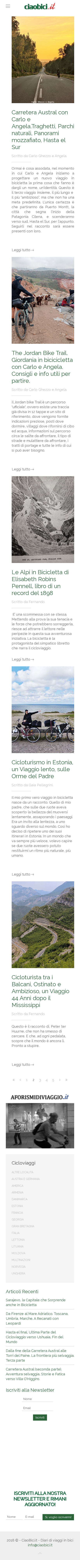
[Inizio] (13, 1080)
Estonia (17, 1206)
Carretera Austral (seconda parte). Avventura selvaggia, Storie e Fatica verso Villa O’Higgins (35, 1374)
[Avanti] (59, 1080)
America (17, 1185)
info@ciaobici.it (40, 1545)
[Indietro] (20, 1080)
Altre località (22, 1172)
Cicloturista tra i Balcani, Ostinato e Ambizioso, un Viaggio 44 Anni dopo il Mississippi (40, 991)
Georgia (18, 1219)
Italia (15, 1233)
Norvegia (18, 1266)
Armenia (17, 1192)
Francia (17, 1212)
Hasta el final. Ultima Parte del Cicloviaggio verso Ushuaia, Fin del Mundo (34, 1337)
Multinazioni (21, 1260)
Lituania (17, 1246)
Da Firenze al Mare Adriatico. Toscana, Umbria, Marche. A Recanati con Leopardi (37, 1318)
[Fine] (66, 1080)
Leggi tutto (21, 250)
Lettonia (18, 1239)
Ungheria (18, 1273)
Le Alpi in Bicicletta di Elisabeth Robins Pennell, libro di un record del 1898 (40, 582)
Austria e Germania (26, 1179)
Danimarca (19, 1199)
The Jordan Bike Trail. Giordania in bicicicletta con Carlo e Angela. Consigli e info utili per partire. (42, 367)
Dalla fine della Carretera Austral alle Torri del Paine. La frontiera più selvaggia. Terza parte (40, 1355)
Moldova (18, 1253)
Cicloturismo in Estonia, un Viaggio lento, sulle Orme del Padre (42, 769)
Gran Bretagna (23, 1226)
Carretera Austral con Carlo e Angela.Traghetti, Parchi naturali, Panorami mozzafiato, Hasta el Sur (43, 129)
